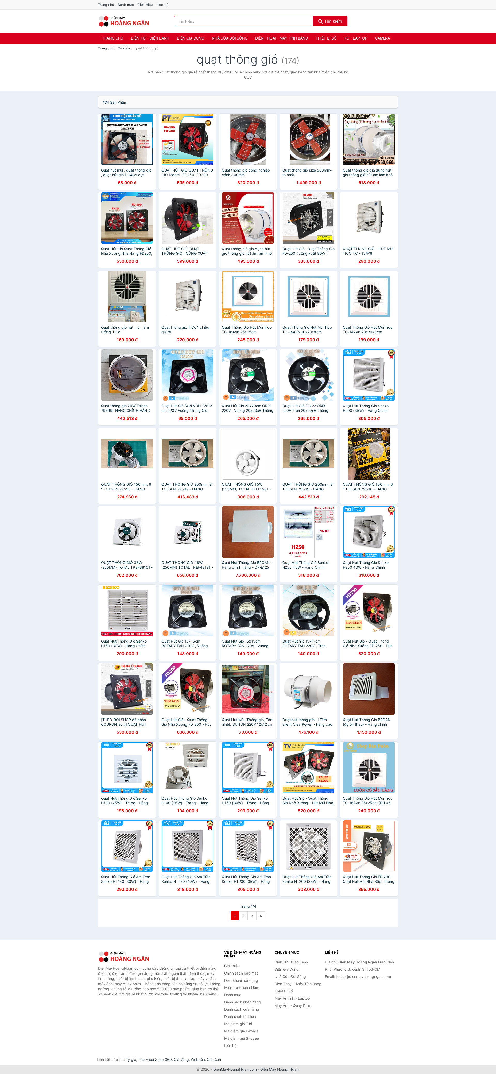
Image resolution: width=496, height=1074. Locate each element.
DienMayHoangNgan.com (235, 1069)
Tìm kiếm (332, 21)
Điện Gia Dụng (190, 38)
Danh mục (126, 5)
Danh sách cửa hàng (241, 1009)
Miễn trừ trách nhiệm (241, 987)
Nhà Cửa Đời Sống (229, 38)
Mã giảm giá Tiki (238, 1024)
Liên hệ (162, 5)
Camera (382, 38)
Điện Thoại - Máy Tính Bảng (281, 38)
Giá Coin (214, 1059)
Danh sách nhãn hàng (242, 1002)
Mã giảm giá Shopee (241, 1038)
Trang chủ (106, 5)
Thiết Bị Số (326, 38)
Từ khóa (124, 48)
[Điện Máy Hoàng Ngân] (124, 956)
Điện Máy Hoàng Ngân (279, 1069)
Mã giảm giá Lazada (241, 1031)
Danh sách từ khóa (240, 1016)
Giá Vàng (181, 1059)
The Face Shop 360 (155, 1059)
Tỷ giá (131, 1059)
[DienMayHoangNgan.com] (124, 21)
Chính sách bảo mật (241, 973)
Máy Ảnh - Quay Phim (293, 1005)
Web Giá (198, 1059)
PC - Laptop (355, 38)
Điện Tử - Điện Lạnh (150, 38)
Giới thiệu (145, 5)
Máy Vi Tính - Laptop (292, 998)
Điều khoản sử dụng (241, 980)
